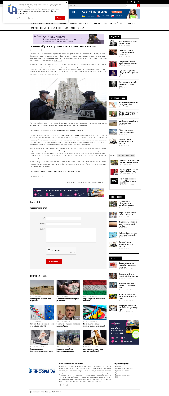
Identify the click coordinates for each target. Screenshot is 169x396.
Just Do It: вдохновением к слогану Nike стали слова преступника (128, 181)
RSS (116, 377)
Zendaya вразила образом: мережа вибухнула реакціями (128, 63)
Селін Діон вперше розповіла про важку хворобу (128, 42)
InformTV (80, 28)
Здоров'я (131, 23)
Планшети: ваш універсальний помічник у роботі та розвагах (129, 162)
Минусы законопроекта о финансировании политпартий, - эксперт (41, 350)
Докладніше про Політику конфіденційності (22, 18)
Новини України (36, 23)
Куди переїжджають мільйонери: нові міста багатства (126, 141)
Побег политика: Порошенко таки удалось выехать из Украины (68, 325)
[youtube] (134, 2)
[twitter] (131, 2)
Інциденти (96, 23)
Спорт (122, 23)
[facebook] (128, 2)
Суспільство (84, 23)
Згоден (59, 18)
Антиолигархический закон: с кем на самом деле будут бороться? (93, 350)
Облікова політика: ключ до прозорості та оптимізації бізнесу (127, 285)
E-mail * (42, 223)
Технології (113, 23)
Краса (66, 28)
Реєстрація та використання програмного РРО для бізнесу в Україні (128, 308)
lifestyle (113, 155)
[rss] (138, 2)
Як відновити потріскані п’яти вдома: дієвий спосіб (128, 104)
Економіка (73, 23)
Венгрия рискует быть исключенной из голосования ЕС (94, 300)
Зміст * (42, 229)
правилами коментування (51, 9)
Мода (73, 28)
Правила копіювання (122, 373)
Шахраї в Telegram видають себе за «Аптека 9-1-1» (127, 214)
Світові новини (50, 23)
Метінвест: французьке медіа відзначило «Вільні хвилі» (128, 234)
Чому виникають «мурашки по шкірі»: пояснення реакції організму (128, 224)
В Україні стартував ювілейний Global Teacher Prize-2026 (128, 113)
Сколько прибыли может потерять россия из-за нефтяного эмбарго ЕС (42, 325)
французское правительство (70, 135)
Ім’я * (43, 218)
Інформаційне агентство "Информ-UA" (41, 392)
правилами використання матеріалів (29, 9)
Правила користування (122, 371)
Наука (104, 23)
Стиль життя (56, 28)
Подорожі (34, 28)
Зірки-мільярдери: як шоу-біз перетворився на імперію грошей (128, 84)
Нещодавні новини (118, 98)
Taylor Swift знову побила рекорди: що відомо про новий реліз (128, 73)
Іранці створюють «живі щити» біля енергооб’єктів (40, 300)
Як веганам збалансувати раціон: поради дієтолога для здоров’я (128, 297)
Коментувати (54, 261)
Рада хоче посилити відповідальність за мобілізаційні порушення (126, 204)
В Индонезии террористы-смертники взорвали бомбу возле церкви (60, 130)
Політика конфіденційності (124, 368)
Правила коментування (122, 375)
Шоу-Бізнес (44, 28)
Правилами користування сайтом (39, 7)
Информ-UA (58, 61)
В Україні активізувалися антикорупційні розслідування (68, 300)
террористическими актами (48, 58)
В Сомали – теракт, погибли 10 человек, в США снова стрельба (59, 171)
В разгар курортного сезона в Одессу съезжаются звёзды (129, 171)
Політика (62, 23)
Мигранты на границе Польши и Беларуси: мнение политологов (65, 350)
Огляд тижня (116, 258)
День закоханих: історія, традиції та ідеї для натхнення (128, 275)
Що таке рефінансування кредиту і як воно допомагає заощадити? (127, 265)
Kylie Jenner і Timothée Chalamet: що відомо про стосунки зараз (126, 53)
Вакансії (118, 366)
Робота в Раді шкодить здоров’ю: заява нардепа (126, 131)
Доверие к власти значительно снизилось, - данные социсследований (94, 325)
